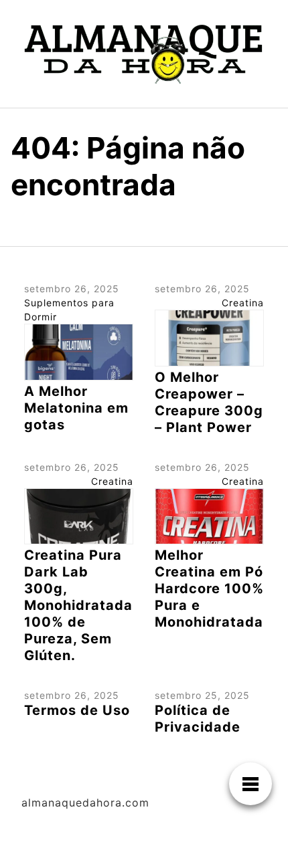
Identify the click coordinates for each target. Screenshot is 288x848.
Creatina (243, 302)
